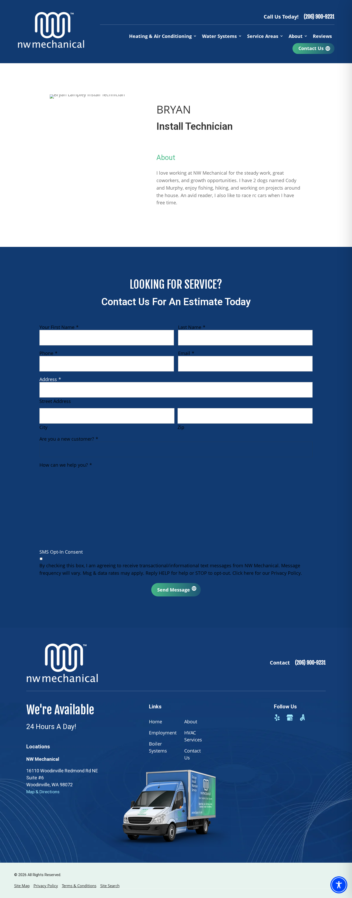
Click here (243, 573)
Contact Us (311, 48)
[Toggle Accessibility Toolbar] (339, 885)
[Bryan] (101, 663)
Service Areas (262, 36)
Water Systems (219, 36)
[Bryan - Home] (51, 30)
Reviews (322, 36)
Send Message (173, 590)
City (43, 427)
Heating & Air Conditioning (160, 36)
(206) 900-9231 (319, 16)
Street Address (55, 401)
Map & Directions (43, 791)
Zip (181, 427)
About (296, 36)
